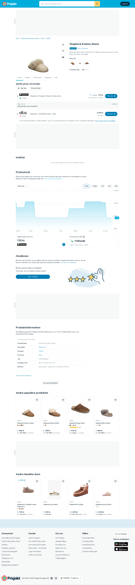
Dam (40, 355)
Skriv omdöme (83, 48)
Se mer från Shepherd (23, 376)
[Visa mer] (17, 96)
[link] (28, 415)
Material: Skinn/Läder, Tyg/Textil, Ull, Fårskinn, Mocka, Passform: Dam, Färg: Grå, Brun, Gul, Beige (94, 53)
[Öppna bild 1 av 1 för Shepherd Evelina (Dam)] (38, 58)
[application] (67, 211)
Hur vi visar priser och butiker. (105, 121)
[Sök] (97, 4)
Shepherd (42, 347)
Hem (17, 38)
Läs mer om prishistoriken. (53, 179)
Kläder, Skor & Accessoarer (30, 38)
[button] (63, 44)
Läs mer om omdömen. (69, 262)
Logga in (125, 4)
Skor (42, 38)
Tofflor (48, 38)
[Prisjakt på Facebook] (51, 578)
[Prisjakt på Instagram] (56, 578)
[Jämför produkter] (63, 57)
